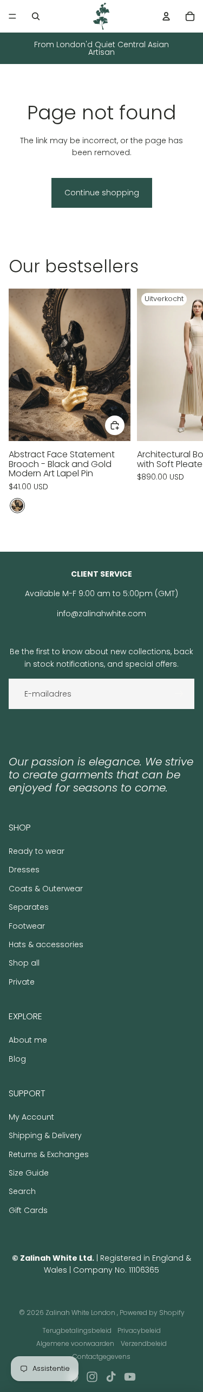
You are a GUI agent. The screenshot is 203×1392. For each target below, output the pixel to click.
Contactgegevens (101, 1356)
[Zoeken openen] (36, 16)
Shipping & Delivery (45, 1135)
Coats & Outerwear (46, 888)
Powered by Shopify (152, 1312)
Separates (29, 907)
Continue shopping (101, 192)
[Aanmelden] (179, 694)
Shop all (24, 962)
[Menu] (12, 16)
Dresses (24, 869)
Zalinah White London (81, 1312)
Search (22, 1191)
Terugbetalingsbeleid (77, 1330)
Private (22, 981)
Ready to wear (36, 851)
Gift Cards (28, 1210)
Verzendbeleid (144, 1343)
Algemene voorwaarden (75, 1343)
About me (28, 1040)
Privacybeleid (139, 1330)
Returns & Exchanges (49, 1154)
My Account (31, 1117)
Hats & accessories (46, 944)
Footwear (27, 926)
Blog (17, 1058)
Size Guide (29, 1172)
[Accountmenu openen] (166, 16)
